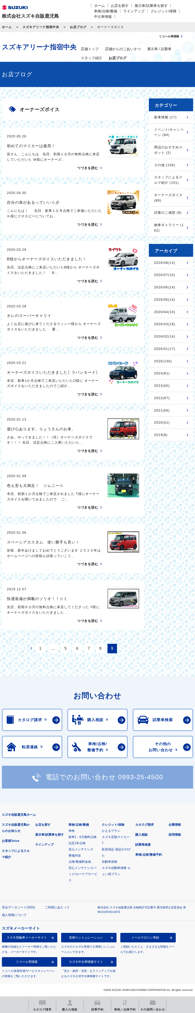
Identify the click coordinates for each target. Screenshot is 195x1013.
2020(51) (162, 422)
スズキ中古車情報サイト (86, 962)
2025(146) (163, 361)
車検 (71, 831)
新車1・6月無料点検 (82, 837)
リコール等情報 (27, 962)
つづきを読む (87, 168)
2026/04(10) (164, 312)
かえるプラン (111, 831)
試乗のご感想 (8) (168, 212)
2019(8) (161, 435)
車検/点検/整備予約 (148, 854)
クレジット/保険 (163, 11)
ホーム (99, 5)
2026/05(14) (164, 299)
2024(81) (162, 373)
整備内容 (74, 855)
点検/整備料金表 (79, 861)
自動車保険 (109, 861)
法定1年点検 (77, 843)
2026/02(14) (164, 336)
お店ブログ (78, 27)
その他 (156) (164, 165)
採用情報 (175, 834)
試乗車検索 (143, 844)
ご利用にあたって (57, 907)
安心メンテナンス (80, 849)
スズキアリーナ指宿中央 (41, 27)
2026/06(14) (164, 287)
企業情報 (175, 824)
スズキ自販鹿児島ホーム (19, 814)
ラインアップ (134, 11)
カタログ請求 (144, 824)
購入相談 (141, 834)
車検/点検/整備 (105, 11)
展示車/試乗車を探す (151, 5)
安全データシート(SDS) (18, 907)
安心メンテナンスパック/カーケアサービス (82, 874)
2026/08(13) (164, 263)
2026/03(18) (164, 324)
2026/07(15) (164, 275)
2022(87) (162, 398)
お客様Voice (10, 841)
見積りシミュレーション (86, 937)
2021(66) (162, 410)
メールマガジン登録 (145, 937)
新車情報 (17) (165, 117)
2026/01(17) (164, 349)
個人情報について (14, 915)
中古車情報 (103, 16)
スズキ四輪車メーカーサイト (27, 937)
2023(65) (162, 386)
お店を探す (120, 5)
